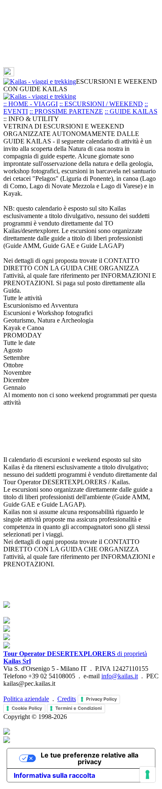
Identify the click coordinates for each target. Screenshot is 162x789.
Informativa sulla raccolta (54, 775)
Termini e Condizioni (78, 708)
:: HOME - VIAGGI (30, 103)
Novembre (17, 372)
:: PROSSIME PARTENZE (66, 111)
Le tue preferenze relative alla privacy (89, 758)
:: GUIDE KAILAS (131, 111)
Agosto (12, 350)
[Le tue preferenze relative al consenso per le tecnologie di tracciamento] (147, 774)
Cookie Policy (27, 708)
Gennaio (14, 387)
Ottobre (13, 365)
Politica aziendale (26, 698)
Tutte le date (19, 342)
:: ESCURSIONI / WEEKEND (101, 103)
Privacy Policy (101, 699)
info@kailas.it (119, 676)
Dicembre (16, 380)
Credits (66, 698)
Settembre (16, 357)
